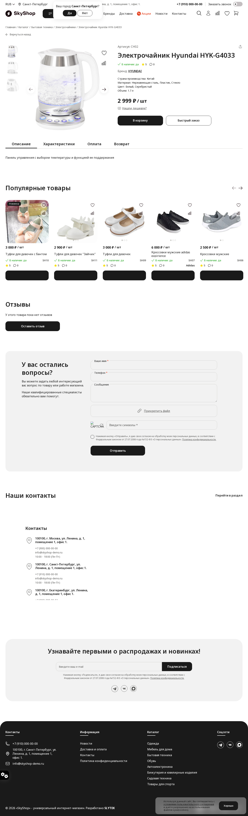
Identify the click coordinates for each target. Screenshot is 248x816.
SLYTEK (109, 808)
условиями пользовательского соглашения (189, 804)
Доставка (126, 14)
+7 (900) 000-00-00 (46, 548)
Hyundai (135, 71)
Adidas (190, 265)
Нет (85, 13)
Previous (31, 89)
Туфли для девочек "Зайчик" (75, 254)
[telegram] (114, 688)
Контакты (179, 14)
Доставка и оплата (93, 749)
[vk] (124, 688)
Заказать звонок (219, 4)
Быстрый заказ (189, 120)
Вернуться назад (20, 34)
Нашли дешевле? (134, 108)
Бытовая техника (159, 755)
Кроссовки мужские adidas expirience (170, 254)
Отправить (118, 451)
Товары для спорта (160, 784)
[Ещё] (240, 46)
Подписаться (177, 667)
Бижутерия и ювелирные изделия (172, 772)
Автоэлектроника (159, 767)
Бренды (109, 14)
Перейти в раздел (229, 495)
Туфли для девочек (117, 254)
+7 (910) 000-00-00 (189, 4)
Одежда (153, 743)
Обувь (151, 761)
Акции (146, 14)
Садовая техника (159, 778)
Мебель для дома (159, 749)
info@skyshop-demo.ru (48, 552)
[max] (133, 688)
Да (70, 13)
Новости (161, 14)
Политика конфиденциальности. (199, 439)
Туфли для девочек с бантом (26, 254)
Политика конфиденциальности (103, 761)
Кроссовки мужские (214, 254)
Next (104, 89)
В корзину (140, 120)
